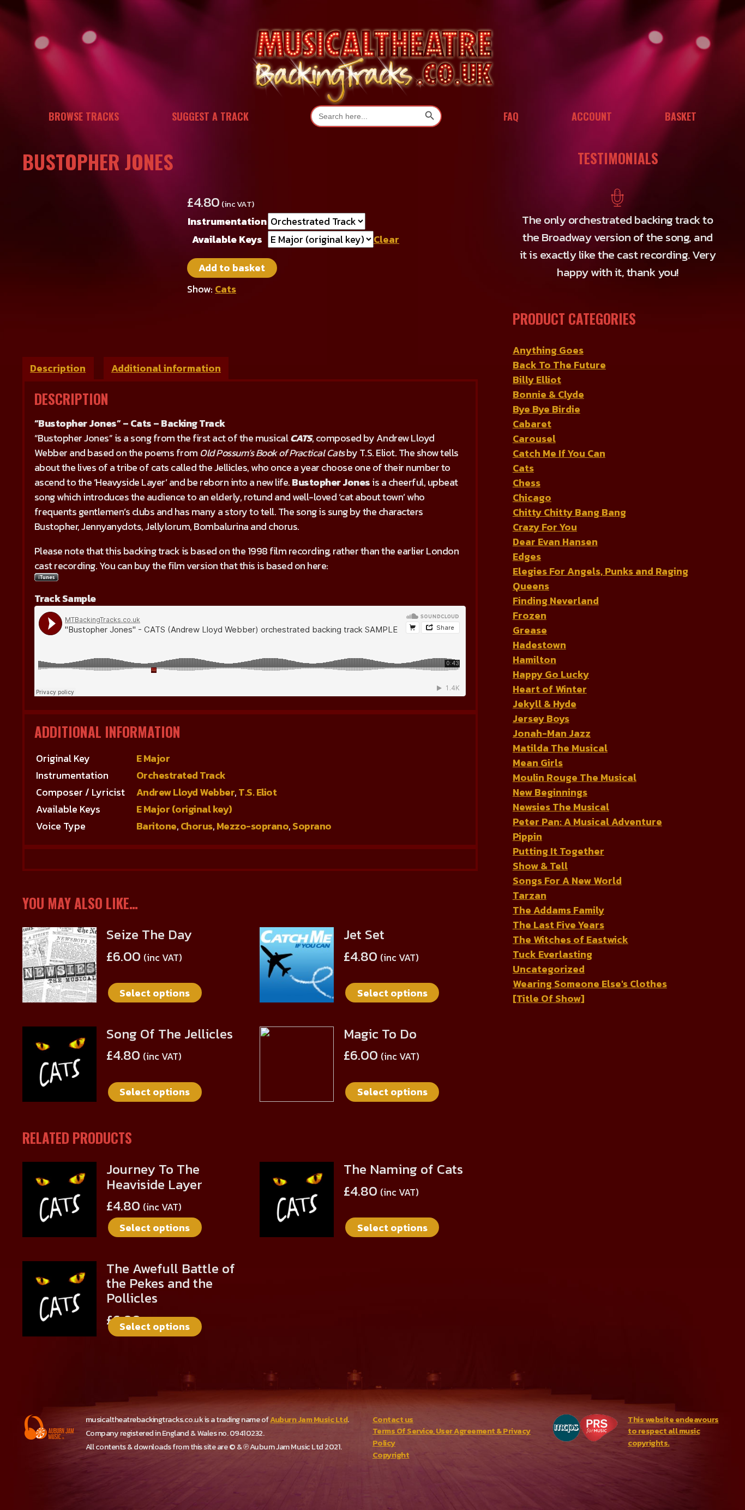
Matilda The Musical (560, 748)
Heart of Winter (550, 689)
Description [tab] (58, 368)
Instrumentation (227, 221)
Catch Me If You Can (559, 453)
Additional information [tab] (166, 368)
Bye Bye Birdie (546, 409)
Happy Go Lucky (551, 674)
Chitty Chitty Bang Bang (569, 512)
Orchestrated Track (181, 775)
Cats (225, 289)
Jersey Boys (541, 718)
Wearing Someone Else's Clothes (590, 983)
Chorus (197, 826)
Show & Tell (540, 865)
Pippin (527, 836)
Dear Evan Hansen (555, 541)
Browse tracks (84, 116)
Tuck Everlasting (552, 954)
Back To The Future (559, 364)
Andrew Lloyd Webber (185, 792)
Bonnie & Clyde (548, 394)
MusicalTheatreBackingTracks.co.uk (372, 65)
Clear (386, 239)
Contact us (392, 1419)
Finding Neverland (556, 600)
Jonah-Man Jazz (552, 733)
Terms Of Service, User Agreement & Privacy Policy (451, 1437)
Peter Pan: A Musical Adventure (587, 821)
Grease (530, 630)
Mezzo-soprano (253, 826)
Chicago (532, 497)
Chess (526, 482)
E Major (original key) (184, 809)
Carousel (534, 438)
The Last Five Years (558, 924)
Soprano (312, 826)
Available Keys (227, 239)
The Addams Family (558, 910)
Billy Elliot (537, 379)
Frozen (529, 615)
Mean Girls (538, 762)
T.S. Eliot (257, 792)
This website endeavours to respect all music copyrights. (673, 1431)
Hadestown (539, 644)
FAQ (511, 116)
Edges (527, 556)
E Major (153, 758)
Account (592, 116)
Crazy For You (545, 527)
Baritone (156, 826)
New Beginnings (550, 792)
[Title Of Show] (549, 998)
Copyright (391, 1455)
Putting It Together (558, 851)
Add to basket (232, 267)
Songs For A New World (567, 880)
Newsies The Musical (561, 806)
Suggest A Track (210, 116)
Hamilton (534, 659)
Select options (154, 993)
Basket (680, 116)
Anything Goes (548, 350)
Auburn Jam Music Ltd (308, 1419)
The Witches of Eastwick (570, 939)
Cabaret (532, 423)
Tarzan (529, 895)
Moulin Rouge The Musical (574, 777)
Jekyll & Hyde (544, 703)
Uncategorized (549, 969)
